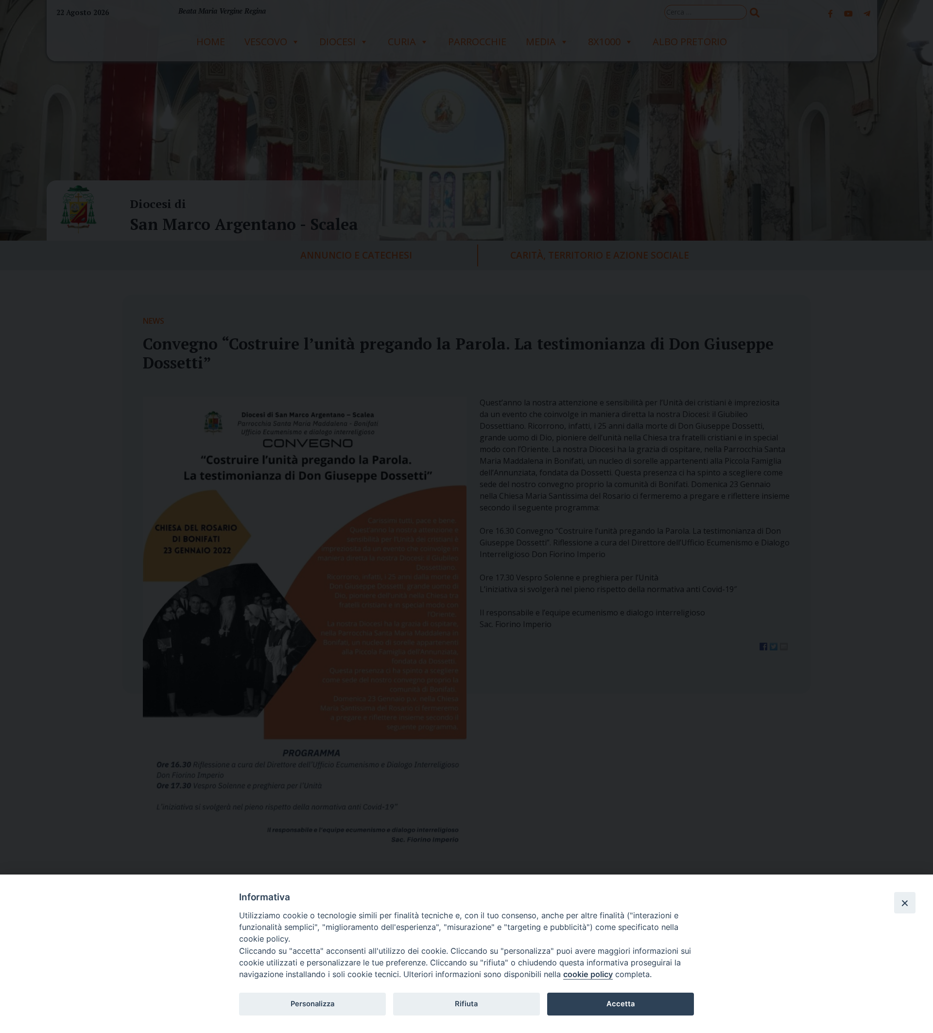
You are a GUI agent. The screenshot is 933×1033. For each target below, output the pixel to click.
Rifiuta (466, 1003)
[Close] (905, 902)
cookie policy (588, 974)
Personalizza (312, 1003)
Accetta (620, 1003)
